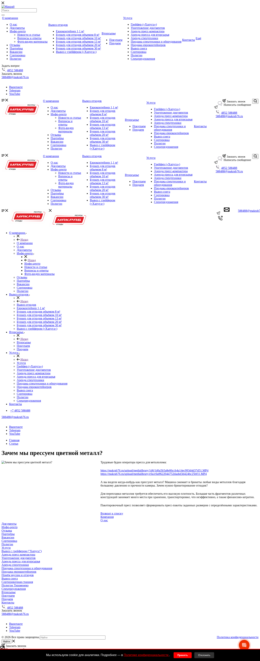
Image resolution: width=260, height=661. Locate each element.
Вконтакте (16, 87)
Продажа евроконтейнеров (148, 45)
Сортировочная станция (17, 582)
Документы (17, 27)
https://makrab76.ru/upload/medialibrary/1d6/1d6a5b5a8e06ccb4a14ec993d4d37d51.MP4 (154, 470)
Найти (6, 641)
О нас (13, 24)
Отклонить (204, 655)
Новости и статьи (28, 34)
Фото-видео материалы (32, 41)
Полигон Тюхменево (15, 585)
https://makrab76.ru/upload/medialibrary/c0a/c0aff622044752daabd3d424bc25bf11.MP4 (153, 473)
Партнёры (16, 48)
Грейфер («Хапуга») (144, 24)
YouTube (14, 94)
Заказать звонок (235, 101)
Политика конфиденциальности (237, 637)
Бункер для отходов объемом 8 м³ (77, 34)
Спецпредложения (143, 58)
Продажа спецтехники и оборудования (156, 41)
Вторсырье (109, 33)
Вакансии (16, 51)
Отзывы (15, 45)
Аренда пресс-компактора (147, 31)
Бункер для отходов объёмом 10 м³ (78, 38)
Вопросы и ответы (29, 38)
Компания (107, 516)
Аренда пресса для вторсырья (150, 34)
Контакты (188, 39)
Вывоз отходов (58, 24)
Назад (24, 239)
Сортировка (17, 55)
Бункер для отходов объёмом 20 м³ (78, 45)
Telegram (14, 90)
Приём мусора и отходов (18, 575)
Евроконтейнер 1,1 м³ (70, 31)
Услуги (127, 18)
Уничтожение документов (148, 27)
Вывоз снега (139, 48)
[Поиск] (3, 15)
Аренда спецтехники (144, 38)
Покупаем (115, 39)
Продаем (115, 43)
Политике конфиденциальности (146, 655)
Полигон (15, 58)
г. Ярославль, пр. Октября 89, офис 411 (27, 80)
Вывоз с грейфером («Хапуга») (76, 51)
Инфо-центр (18, 31)
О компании (10, 18)
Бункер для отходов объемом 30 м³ (78, 48)
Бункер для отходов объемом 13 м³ (78, 41)
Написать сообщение (237, 104)
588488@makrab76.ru (15, 77)
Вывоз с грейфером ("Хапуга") (22, 551)
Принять (182, 655)
